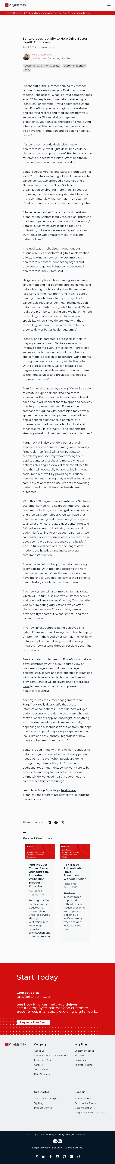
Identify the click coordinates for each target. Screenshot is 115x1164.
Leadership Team (43, 1060)
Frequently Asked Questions (90, 1112)
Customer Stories (84, 1050)
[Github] (64, 1156)
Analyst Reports (83, 1065)
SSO (27, 70)
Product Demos (43, 1108)
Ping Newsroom (43, 1074)
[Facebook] (50, 1156)
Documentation (83, 1108)
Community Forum (85, 1103)
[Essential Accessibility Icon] (57, 1141)
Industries (80, 1060)
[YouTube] (57, 1156)
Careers (38, 1065)
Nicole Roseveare (42, 54)
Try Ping (38, 1103)
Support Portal (83, 1098)
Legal (35, 1148)
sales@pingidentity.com (34, 997)
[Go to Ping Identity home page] (15, 5)
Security (57, 1148)
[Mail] (71, 1156)
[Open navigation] (109, 5)
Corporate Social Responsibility (51, 1055)
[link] (40, 893)
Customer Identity (75, 65)
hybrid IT (29, 632)
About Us (39, 1050)
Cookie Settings (73, 1148)
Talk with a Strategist (45, 1098)
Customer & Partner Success (42, 65)
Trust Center (41, 1069)
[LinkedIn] (43, 1156)
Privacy (45, 1148)
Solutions (80, 1055)
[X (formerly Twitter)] (36, 1156)
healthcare (71, 104)
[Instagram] (78, 1156)
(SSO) (47, 451)
